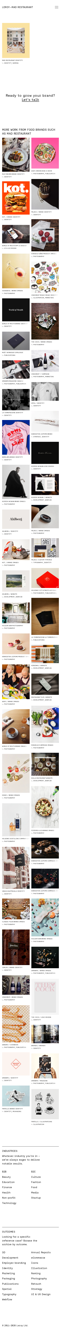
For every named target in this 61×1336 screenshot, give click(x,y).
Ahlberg (5, 531)
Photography (38, 173)
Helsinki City (37, 590)
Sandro (5, 1045)
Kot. (3, 217)
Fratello (5, 1109)
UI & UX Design (10, 248)
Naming (16, 63)
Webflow (48, 500)
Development (38, 500)
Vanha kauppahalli (9, 891)
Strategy (37, 436)
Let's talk (30, 100)
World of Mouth (8, 245)
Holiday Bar (7, 625)
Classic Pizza (8, 921)
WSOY (33, 171)
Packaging (17, 1111)
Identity (7, 63)
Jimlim (5, 967)
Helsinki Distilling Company (14, 838)
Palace (34, 212)
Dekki (4, 795)
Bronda (34, 1045)
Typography (38, 562)
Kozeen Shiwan (37, 466)
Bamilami (5, 457)
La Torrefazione (8, 412)
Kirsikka (34, 665)
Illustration (38, 297)
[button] (56, 7)
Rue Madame (6, 174)
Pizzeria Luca (37, 830)
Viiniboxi (6, 290)
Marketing (49, 297)
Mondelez (35, 745)
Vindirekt (35, 295)
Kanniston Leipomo (39, 434)
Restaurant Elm (37, 697)
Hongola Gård (37, 253)
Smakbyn (5, 381)
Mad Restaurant (8, 60)
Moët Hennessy (8, 352)
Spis (33, 403)
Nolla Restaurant (38, 778)
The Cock (35, 342)
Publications (50, 173)
